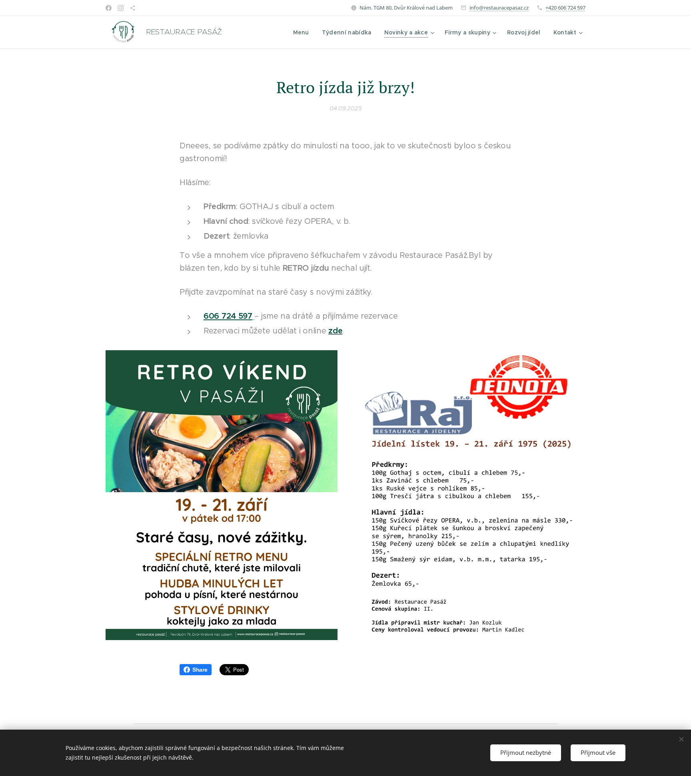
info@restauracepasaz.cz (499, 7)
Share (200, 669)
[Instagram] (121, 8)
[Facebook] (109, 8)
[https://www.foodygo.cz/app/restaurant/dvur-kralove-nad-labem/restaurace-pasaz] (133, 8)
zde (335, 331)
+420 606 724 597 (565, 7)
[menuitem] (303, 32)
